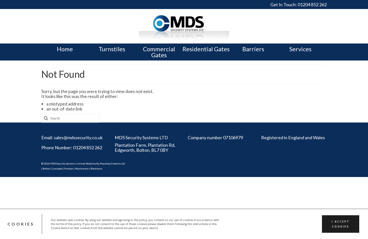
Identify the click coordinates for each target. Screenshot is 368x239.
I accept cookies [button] (341, 224)
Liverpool (57, 168)
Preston (68, 168)
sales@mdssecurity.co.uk (78, 137)
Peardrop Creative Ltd (112, 163)
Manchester (82, 168)
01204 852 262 (312, 4)
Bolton (46, 168)
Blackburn (96, 168)
